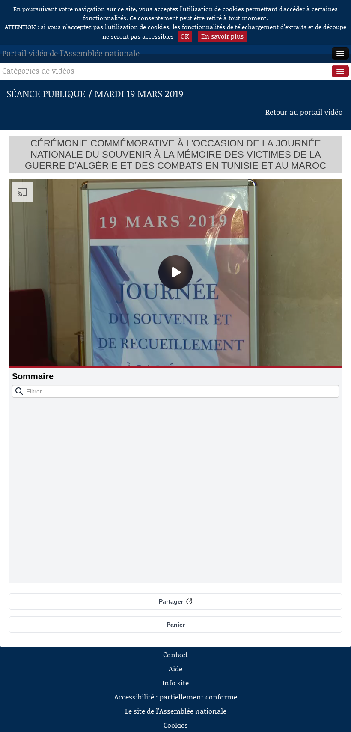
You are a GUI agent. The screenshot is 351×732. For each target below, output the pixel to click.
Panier (176, 624)
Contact (175, 654)
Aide (175, 668)
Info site (175, 682)
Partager (171, 601)
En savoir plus (222, 36)
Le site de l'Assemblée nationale (175, 711)
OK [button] (185, 36)
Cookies (176, 725)
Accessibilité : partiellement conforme (175, 697)
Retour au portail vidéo (303, 112)
